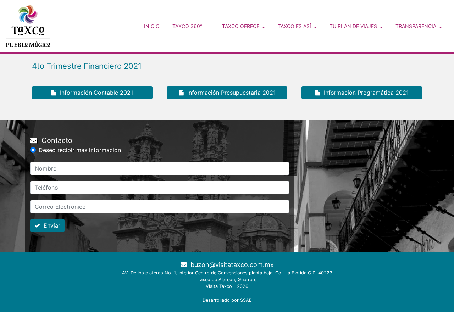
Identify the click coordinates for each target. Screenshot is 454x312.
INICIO (153, 26)
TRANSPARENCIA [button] (417, 26)
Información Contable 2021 (94, 92)
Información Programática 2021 (364, 92)
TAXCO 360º (187, 26)
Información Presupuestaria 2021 (230, 92)
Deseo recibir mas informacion (80, 150)
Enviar (50, 225)
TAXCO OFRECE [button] (242, 26)
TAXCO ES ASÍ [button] (296, 26)
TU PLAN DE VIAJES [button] (355, 26)
